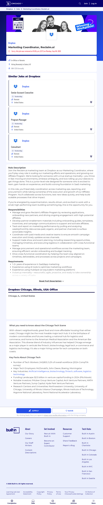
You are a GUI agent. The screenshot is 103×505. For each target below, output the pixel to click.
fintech (69, 371)
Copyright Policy (40, 493)
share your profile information (55, 415)
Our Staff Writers (29, 444)
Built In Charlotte (86, 444)
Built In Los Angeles (87, 460)
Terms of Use (58, 493)
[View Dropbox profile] (51, 23)
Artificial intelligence (39, 371)
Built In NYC (87, 466)
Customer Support (67, 434)
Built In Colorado (89, 455)
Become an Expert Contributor (49, 443)
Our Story (29, 433)
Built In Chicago (89, 450)
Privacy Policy (50, 493)
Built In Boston (88, 438)
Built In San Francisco (87, 472)
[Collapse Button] (91, 102)
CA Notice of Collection (90, 493)
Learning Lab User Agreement (13, 493)
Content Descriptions (30, 451)
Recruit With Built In (49, 434)
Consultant (16, 146)
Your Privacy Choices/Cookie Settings (74, 493)
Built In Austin (88, 433)
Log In (94, 3)
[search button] (80, 3)
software (78, 371)
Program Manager (19, 119)
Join (86, 3)
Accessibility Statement (28, 493)
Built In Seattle (88, 478)
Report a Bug (69, 445)
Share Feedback (70, 441)
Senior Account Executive (22, 92)
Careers (28, 438)
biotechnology (57, 371)
